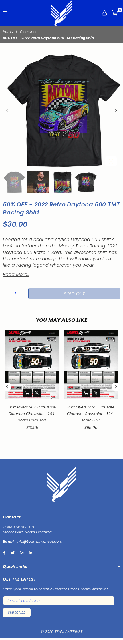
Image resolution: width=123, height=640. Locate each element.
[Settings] (104, 13)
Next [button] (116, 110)
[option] (61, 110)
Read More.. (16, 274)
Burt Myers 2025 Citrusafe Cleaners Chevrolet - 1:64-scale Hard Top (32, 413)
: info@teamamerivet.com (38, 541)
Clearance (28, 31)
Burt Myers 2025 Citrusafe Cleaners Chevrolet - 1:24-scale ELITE (91, 413)
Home (8, 31)
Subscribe (16, 612)
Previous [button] (7, 110)
